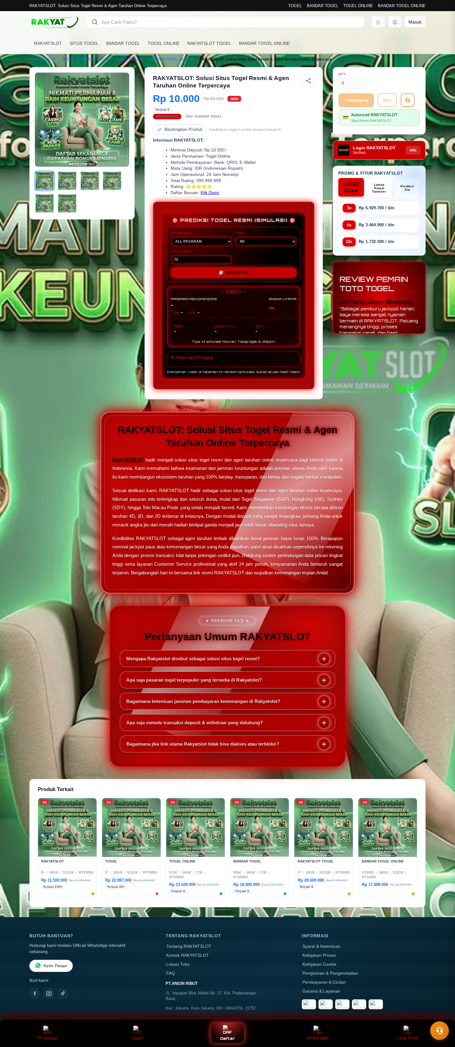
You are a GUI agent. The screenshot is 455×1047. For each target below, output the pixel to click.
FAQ (170, 973)
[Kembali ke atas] (441, 1015)
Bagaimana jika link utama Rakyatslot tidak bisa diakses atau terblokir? (202, 744)
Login (137, 1038)
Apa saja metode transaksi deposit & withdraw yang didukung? (194, 722)
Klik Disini (210, 192)
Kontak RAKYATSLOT (187, 955)
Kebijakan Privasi (319, 955)
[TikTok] (63, 993)
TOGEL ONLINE (358, 5)
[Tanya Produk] (407, 100)
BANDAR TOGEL (322, 5)
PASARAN (181, 233)
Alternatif (317, 1038)
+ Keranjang (356, 100)
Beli (387, 100)
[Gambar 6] (67, 203)
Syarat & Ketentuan (321, 946)
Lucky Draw (351, 187)
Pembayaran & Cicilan (324, 982)
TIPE (240, 233)
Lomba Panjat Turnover (379, 188)
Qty (342, 74)
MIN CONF (180, 251)
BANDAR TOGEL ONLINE (402, 5)
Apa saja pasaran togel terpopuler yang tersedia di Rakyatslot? (194, 680)
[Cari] (95, 22)
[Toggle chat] (439, 1030)
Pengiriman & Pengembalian (330, 973)
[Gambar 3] (90, 181)
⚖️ (394, 21)
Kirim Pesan (55, 966)
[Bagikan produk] (308, 80)
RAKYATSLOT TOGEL (209, 43)
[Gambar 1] (44, 181)
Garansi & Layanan (321, 991)
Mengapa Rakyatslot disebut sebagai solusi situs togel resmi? (193, 658)
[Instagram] (49, 993)
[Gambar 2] (67, 181)
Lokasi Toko (178, 964)
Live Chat (407, 1038)
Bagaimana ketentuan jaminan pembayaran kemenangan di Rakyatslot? (203, 701)
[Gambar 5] (44, 203)
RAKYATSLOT (48, 43)
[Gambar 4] (112, 181)
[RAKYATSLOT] (54, 22)
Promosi (47, 1038)
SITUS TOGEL (84, 43)
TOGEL (295, 5)
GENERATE (234, 272)
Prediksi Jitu (407, 188)
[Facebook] (34, 993)
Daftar (227, 1038)
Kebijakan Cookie (319, 964)
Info (413, 150)
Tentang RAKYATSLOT (188, 946)
